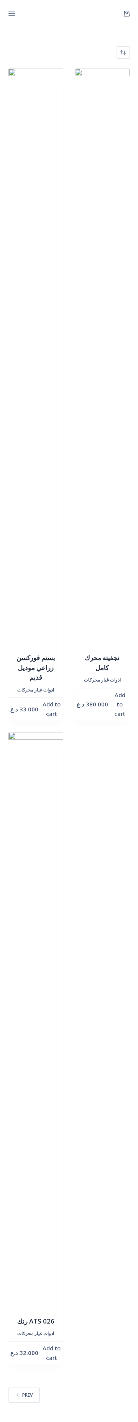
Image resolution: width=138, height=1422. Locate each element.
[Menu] (11, 13)
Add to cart (52, 709)
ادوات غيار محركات (35, 689)
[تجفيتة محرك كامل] (102, 356)
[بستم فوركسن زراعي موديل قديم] (35, 356)
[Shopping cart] (127, 13)
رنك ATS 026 (35, 1321)
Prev (27, 1395)
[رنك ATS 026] (35, 1019)
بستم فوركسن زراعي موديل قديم (35, 667)
